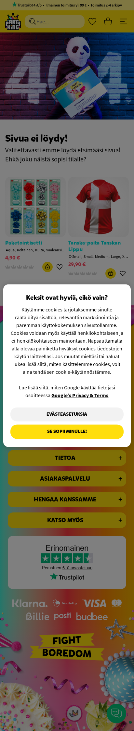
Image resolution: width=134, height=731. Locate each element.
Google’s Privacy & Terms (79, 395)
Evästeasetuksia (67, 414)
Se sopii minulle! (67, 432)
